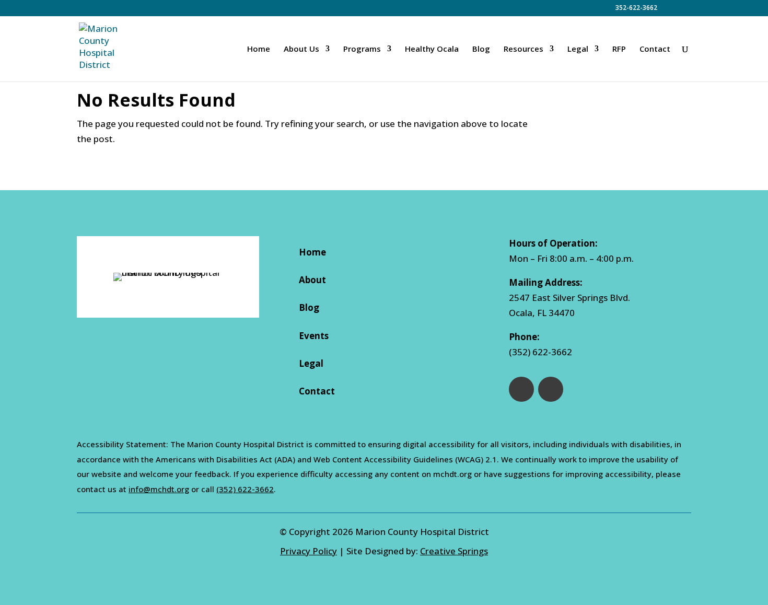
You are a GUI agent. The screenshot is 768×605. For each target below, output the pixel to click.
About (312, 280)
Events (314, 336)
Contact (654, 49)
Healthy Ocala (432, 49)
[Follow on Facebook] (521, 389)
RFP (619, 49)
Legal (311, 363)
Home (258, 49)
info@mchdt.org (159, 489)
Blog (481, 49)
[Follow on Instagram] (550, 389)
